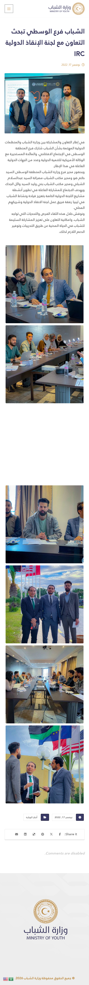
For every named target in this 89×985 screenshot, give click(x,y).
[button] (60, 834)
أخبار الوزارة (31, 817)
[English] (5, 978)
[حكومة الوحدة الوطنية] (66, 8)
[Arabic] (11, 978)
